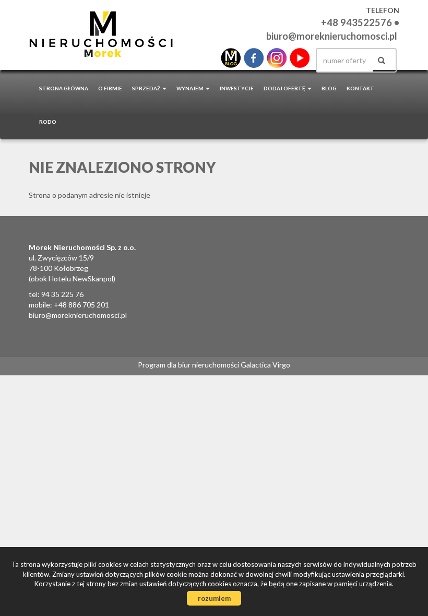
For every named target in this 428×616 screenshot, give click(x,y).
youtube (300, 58)
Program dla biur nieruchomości (189, 364)
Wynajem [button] (190, 88)
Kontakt (360, 88)
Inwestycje (237, 88)
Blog (329, 88)
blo (231, 58)
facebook (254, 58)
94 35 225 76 (62, 294)
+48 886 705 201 (81, 304)
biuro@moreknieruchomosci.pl (331, 36)
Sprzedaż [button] (146, 88)
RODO (47, 122)
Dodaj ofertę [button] (285, 88)
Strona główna (63, 88)
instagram (277, 58)
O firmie (110, 88)
